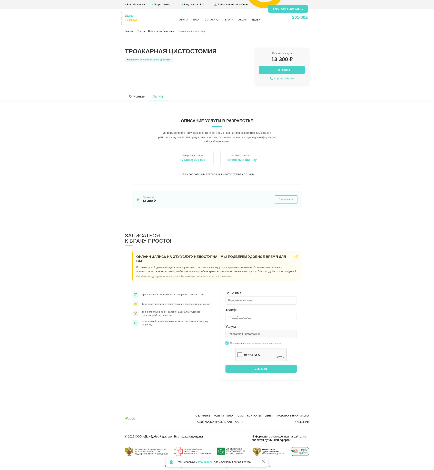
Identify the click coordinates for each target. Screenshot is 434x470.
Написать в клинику (241, 160)
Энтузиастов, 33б (194, 4)
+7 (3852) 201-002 (192, 160)
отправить (261, 368)
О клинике (202, 415)
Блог (196, 19)
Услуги (219, 415)
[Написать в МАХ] (271, 17)
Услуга (230, 326)
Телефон (232, 310)
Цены (268, 415)
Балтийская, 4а (136, 4)
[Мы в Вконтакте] (283, 17)
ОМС (241, 415)
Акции (242, 19)
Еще (255, 19)
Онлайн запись (288, 9)
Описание (137, 96)
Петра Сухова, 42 (164, 4)
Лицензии (302, 421)
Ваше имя (233, 293)
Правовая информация (292, 415)
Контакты (254, 415)
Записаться (286, 199)
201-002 (300, 17)
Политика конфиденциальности (219, 421)
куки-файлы (205, 462)
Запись (158, 96)
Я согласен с (255, 343)
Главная (182, 19)
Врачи (229, 19)
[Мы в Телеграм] (277, 17)
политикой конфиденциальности (263, 343)
